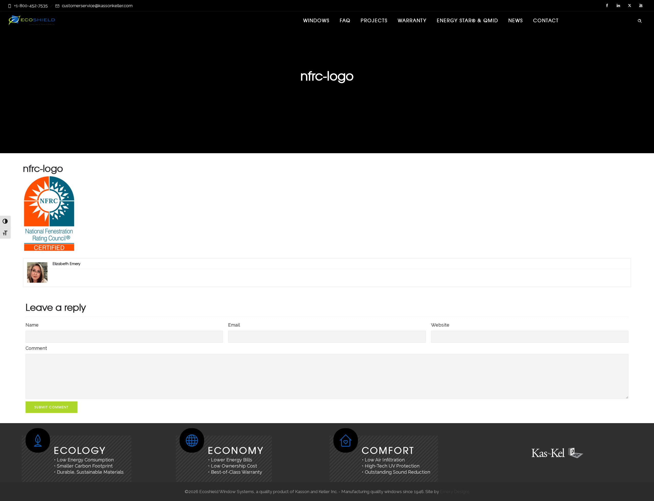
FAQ (345, 20)
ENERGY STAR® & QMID (467, 20)
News (515, 20)
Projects (374, 20)
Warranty (412, 20)
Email (234, 325)
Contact (546, 20)
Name (32, 325)
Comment (36, 348)
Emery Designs (455, 491)
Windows (316, 20)
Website (440, 325)
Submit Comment (51, 407)
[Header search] (639, 20)
